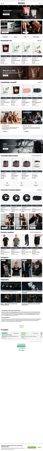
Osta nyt (25, 32)
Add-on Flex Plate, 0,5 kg (16, 209)
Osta (6, 56)
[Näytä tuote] (3, 99)
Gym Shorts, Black (36, 252)
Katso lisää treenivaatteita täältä (35, 232)
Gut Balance (3, 175)
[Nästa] (39, 257)
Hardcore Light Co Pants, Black (28, 252)
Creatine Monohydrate (15, 60)
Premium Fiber (25, 60)
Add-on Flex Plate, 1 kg (5, 209)
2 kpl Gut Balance (14, 175)
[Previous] (41, 257)
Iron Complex (34, 175)
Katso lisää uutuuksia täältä (36, 155)
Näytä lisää (39, 40)
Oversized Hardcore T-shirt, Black (7, 252)
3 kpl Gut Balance (25, 175)
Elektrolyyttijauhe (35, 60)
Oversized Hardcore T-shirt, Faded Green (19, 252)
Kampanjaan (6, 14)
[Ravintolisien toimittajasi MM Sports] (21, 3)
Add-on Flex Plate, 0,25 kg (27, 209)
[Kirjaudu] (3, 3)
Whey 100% (3, 60)
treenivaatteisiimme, (31, 313)
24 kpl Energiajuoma (26, 102)
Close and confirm (32, 447)
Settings (39, 447)
